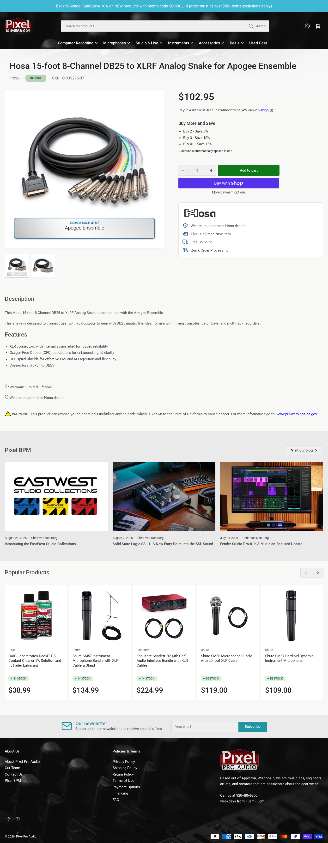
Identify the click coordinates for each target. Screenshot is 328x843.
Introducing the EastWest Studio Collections (40, 544)
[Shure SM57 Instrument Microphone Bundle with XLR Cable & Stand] (100, 615)
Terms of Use (123, 780)
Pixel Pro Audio (26, 836)
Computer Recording (75, 43)
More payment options (229, 192)
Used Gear (258, 43)
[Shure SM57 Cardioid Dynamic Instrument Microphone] (292, 615)
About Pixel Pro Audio (22, 761)
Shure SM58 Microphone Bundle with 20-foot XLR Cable (226, 658)
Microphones (114, 43)
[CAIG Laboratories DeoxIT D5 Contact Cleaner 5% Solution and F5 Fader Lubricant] (35, 615)
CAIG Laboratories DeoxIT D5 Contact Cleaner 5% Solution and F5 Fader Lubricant (34, 661)
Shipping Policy (125, 768)
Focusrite (143, 650)
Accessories (209, 43)
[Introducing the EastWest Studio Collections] (56, 496)
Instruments (178, 43)
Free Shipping (201, 242)
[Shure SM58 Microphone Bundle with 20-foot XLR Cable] (228, 615)
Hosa (15, 77)
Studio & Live (147, 43)
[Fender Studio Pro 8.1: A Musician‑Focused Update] (271, 496)
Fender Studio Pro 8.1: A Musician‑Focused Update (261, 544)
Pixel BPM (13, 780)
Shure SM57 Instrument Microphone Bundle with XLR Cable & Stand (95, 661)
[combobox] (165, 26)
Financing (120, 793)
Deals (234, 43)
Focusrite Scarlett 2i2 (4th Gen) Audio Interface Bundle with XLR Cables (162, 661)
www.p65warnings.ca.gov (297, 414)
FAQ (116, 800)
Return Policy (123, 774)
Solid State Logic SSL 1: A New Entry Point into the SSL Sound (163, 544)
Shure (76, 650)
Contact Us (14, 774)
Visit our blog (302, 450)
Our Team (12, 768)
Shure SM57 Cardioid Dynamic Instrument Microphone (289, 658)
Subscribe (253, 726)
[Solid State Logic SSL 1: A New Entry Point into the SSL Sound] (164, 496)
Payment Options (126, 787)
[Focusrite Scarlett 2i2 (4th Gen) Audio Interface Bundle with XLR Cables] (164, 615)
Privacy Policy (124, 761)
